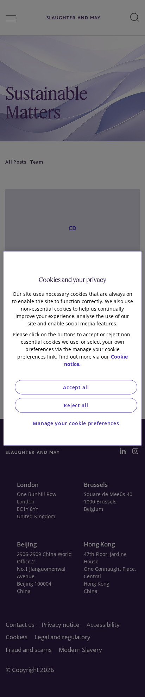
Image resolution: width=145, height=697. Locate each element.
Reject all (76, 405)
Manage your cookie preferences (76, 423)
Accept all (76, 387)
